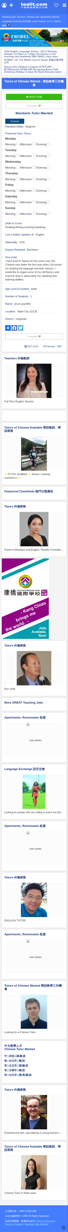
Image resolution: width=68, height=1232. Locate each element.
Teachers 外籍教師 (16, 358)
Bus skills (9, 688)
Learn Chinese (39, 21)
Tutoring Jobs (33, 17)
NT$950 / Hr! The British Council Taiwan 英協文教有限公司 (33, 61)
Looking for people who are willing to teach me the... (33, 812)
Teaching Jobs (9, 17)
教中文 (50, 21)
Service (9, 1224)
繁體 (4, 25)
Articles (57, 21)
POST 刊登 (35, 96)
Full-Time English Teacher (19, 401)
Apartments (45, 17)
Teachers (21, 17)
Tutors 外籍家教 (15, 506)
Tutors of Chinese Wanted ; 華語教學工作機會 (34, 83)
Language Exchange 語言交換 (16, 21)
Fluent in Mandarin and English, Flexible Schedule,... (33, 549)
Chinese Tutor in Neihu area (20, 1192)
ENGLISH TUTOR (15, 920)
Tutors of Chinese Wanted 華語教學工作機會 (33, 987)
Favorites (32, 105)
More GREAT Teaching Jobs (23, 702)
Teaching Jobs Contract (36, 1224)
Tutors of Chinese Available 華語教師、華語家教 (32, 429)
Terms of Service (45, 1221)
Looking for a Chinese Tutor (20, 1032)
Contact (19, 1224)
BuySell (55, 17)
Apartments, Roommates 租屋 (25, 717)
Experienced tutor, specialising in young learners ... (33, 1132)
